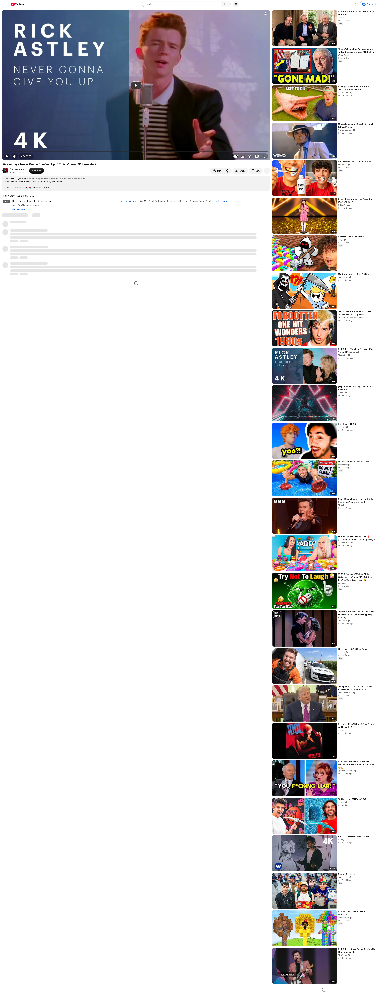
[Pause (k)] (7, 156)
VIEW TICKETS (127, 201)
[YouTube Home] (17, 4)
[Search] (226, 4)
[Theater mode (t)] (256, 156)
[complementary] (32, 196)
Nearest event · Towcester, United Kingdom (32, 201)
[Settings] (355, 4)
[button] (26, 156)
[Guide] (5, 4)
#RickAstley (34, 179)
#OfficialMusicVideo (75, 179)
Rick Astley (16, 169)
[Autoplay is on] (235, 156)
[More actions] (267, 171)
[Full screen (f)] (264, 156)
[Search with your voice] (236, 4)
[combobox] (183, 4)
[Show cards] (265, 14)
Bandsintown (18, 209)
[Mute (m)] (15, 156)
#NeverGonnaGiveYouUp (53, 179)
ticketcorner (219, 201)
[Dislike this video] (227, 171)
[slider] (136, 151)
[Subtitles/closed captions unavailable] (242, 156)
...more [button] (45, 187)
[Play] (136, 85)
